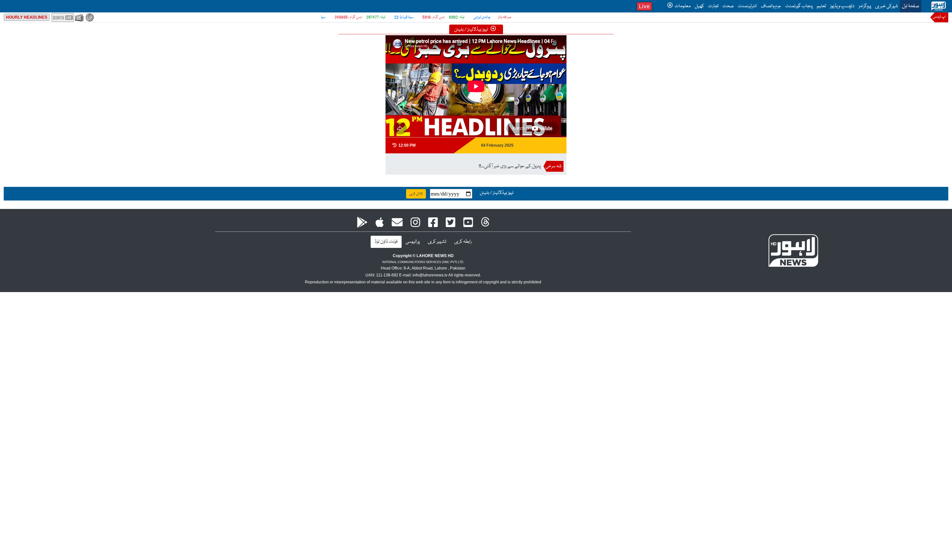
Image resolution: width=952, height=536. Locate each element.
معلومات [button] (682, 6)
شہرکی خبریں (886, 6)
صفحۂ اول (909, 6)
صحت (728, 6)
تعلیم (821, 6)
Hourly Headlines (26, 17)
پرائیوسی (413, 241)
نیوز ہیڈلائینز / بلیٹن (471, 29)
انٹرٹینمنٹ (747, 6)
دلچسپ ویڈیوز (842, 6)
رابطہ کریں (463, 241)
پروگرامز (865, 6)
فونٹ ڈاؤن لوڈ (386, 241)
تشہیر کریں (437, 241)
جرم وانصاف (771, 6)
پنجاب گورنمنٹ (799, 6)
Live (644, 6)
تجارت (713, 6)
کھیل (699, 6)
